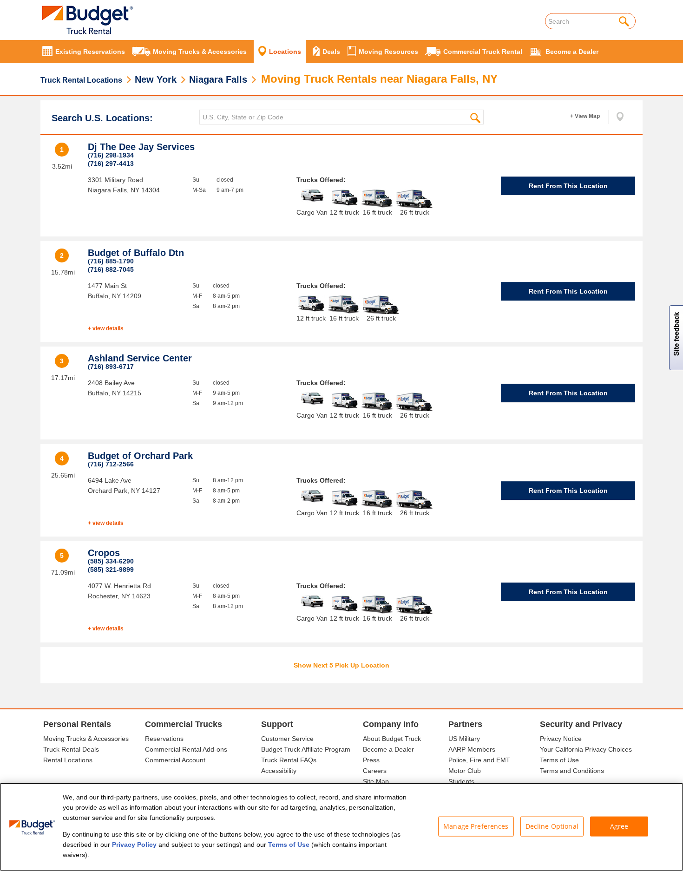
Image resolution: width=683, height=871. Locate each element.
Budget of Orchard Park (140, 456)
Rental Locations (67, 760)
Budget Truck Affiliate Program (305, 749)
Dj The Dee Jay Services (141, 147)
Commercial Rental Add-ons (186, 749)
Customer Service (287, 738)
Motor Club (464, 770)
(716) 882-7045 (111, 269)
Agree (619, 826)
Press (371, 760)
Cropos (104, 553)
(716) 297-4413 (111, 163)
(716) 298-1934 (111, 155)
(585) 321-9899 (111, 569)
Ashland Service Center (140, 358)
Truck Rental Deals (71, 749)
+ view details (106, 328)
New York (156, 79)
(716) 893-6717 (111, 366)
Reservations (164, 738)
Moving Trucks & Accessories (86, 738)
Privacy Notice (561, 738)
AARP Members (471, 749)
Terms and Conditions (572, 770)
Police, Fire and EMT (479, 760)
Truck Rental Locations (81, 80)
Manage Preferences (476, 826)
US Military (464, 738)
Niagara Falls (218, 79)
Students (461, 781)
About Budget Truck (392, 738)
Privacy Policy (134, 844)
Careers (375, 770)
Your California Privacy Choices (586, 749)
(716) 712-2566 (111, 464)
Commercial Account (175, 760)
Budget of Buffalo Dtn (136, 253)
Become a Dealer (388, 749)
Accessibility (278, 770)
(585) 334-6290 (111, 561)
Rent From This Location (568, 186)
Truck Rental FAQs (288, 760)
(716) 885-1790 (111, 261)
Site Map (376, 781)
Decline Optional (551, 826)
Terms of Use (559, 760)
